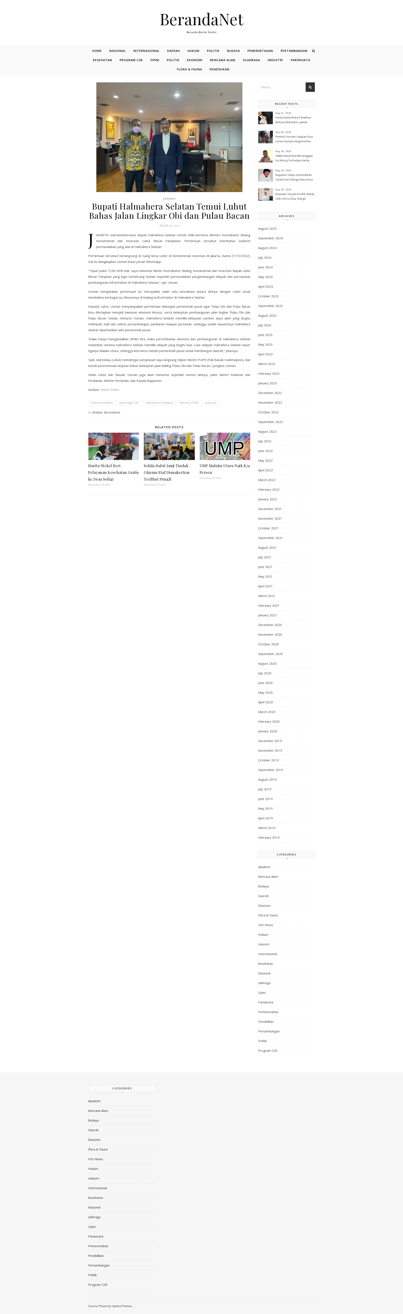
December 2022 (270, 393)
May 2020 (265, 692)
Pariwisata (300, 60)
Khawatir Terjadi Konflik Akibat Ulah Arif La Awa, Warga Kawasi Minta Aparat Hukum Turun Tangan (294, 196)
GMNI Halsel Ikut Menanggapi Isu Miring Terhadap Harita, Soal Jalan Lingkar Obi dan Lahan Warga (294, 158)
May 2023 (265, 344)
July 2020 (264, 673)
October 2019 (268, 760)
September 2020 (270, 654)
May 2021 (265, 576)
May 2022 (265, 460)
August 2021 (267, 547)
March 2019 (266, 828)
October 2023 (268, 296)
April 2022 (265, 470)
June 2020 (265, 683)
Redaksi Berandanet (106, 412)
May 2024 (265, 277)
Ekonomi (195, 60)
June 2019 (265, 799)
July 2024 (264, 257)
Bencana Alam (222, 60)
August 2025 (267, 228)
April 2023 (265, 354)
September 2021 (270, 538)
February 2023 (269, 373)
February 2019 (269, 837)
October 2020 (268, 644)
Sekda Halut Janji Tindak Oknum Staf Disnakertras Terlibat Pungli (167, 472)
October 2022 (268, 412)
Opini (154, 60)
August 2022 (267, 431)
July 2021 (264, 557)
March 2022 (266, 480)
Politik (213, 51)
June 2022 (265, 451)
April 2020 (265, 702)
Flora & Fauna (189, 69)
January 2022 (267, 499)
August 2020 (267, 663)
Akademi (264, 867)
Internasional (146, 51)
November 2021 (270, 518)
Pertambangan (294, 51)
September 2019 (270, 770)
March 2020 (266, 712)
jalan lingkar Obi (129, 403)
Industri (275, 60)
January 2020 (267, 731)
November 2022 (270, 402)
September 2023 (270, 306)
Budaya (233, 51)
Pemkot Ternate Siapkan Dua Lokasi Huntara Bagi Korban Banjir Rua (294, 139)
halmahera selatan (102, 403)
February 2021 (269, 605)
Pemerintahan (260, 51)
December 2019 (270, 741)
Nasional (117, 51)
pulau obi (211, 403)
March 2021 (266, 596)
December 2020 (270, 625)
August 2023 (267, 315)
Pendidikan (219, 69)
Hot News (265, 925)
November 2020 (270, 634)
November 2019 (270, 750)
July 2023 (264, 325)
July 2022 (264, 441)
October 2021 (268, 528)
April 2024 (265, 286)
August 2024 (267, 248)
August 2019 (267, 779)
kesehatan (102, 60)
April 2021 (265, 586)
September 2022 (270, 422)
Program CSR (131, 60)
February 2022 (269, 489)
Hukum (193, 51)
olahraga (251, 60)
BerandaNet (201, 19)
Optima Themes (122, 1306)
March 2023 (266, 364)
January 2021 (267, 615)
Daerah (173, 51)
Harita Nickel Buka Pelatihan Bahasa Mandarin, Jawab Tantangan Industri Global (293, 120)
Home (97, 51)
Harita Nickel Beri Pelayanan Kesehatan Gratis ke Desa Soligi (113, 472)
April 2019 (265, 818)
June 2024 (265, 267)
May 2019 (265, 808)
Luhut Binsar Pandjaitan (159, 403)
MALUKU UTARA (189, 403)
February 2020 (269, 721)
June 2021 (265, 567)
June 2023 (265, 335)
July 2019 (264, 789)
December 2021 (270, 509)
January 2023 (267, 383)
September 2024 (270, 238)
